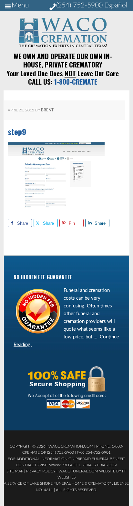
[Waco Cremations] (63, 45)
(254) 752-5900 (79, 5)
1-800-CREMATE (75, 82)
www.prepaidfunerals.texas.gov (83, 465)
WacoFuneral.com (78, 471)
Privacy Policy (41, 471)
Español (116, 5)
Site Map (14, 471)
